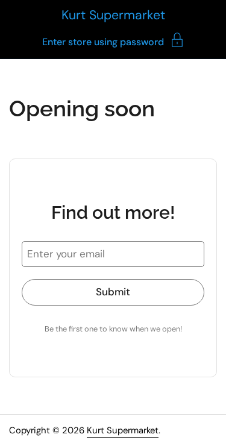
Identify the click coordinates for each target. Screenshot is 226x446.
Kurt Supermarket (113, 15)
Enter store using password (103, 41)
